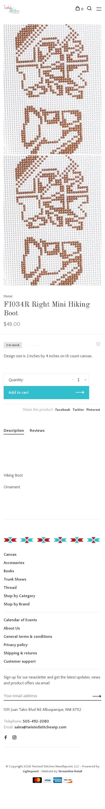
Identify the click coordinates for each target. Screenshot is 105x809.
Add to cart (19, 392)
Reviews (37, 430)
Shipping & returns (20, 653)
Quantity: (16, 380)
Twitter (78, 410)
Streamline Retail (70, 771)
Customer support (20, 661)
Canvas (10, 554)
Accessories (14, 563)
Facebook (62, 410)
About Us (12, 628)
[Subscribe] (95, 696)
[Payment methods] (37, 782)
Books (9, 571)
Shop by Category (19, 596)
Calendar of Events (20, 620)
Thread (10, 587)
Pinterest (93, 410)
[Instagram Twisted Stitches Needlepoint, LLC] (14, 738)
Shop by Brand (17, 604)
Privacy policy (16, 645)
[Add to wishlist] (98, 345)
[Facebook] (6, 738)
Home (8, 296)
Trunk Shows (15, 579)
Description (14, 430)
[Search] (90, 9)
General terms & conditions (28, 636)
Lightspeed (31, 771)
